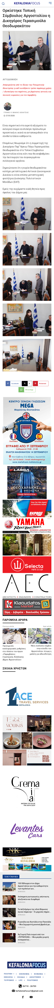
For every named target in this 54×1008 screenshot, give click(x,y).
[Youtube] (31, 997)
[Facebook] (23, 997)
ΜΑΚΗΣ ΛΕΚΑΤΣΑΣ (21, 112)
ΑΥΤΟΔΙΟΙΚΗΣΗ (10, 79)
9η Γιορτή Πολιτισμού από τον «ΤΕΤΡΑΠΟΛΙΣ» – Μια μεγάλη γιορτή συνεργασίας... (33, 937)
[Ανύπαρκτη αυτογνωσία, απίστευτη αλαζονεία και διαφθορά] (9, 900)
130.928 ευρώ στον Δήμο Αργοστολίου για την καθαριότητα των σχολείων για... (33, 886)
